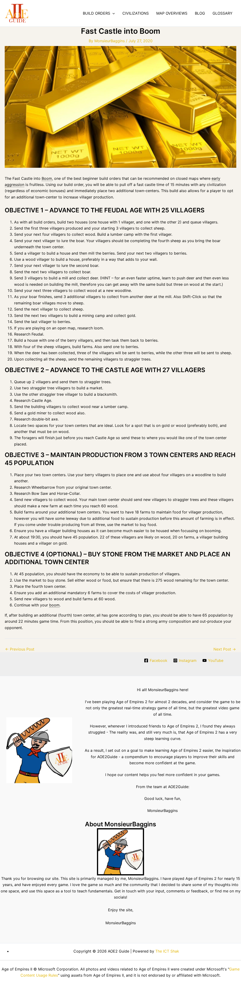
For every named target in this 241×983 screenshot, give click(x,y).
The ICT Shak (167, 951)
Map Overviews (171, 13)
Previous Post (19, 649)
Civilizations (135, 13)
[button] (112, 13)
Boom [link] (47, 178)
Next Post (224, 649)
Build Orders (96, 13)
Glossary (223, 13)
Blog (200, 13)
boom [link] (54, 605)
